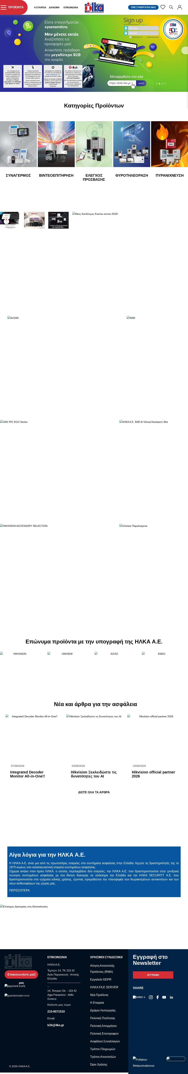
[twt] (139, 997)
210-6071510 (56, 1011)
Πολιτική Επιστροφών (104, 1033)
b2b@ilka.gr (55, 1025)
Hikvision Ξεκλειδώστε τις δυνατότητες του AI (94, 774)
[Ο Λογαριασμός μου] (179, 7)
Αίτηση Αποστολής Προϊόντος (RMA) (102, 968)
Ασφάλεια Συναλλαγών (105, 1041)
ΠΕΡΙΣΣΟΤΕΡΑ (19, 782)
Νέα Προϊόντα (99, 995)
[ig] (151, 997)
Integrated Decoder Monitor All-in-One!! (27, 774)
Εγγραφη (153, 975)
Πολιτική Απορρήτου (103, 1025)
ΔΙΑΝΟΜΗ (54, 7)
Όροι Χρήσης (98, 1064)
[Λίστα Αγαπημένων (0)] (162, 7)
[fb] (157, 997)
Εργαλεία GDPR (100, 979)
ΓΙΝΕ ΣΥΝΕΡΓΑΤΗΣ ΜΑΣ (143, 7)
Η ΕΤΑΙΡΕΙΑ (40, 7)
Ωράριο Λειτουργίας (103, 1010)
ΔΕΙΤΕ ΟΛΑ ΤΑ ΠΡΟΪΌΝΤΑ (26, 185)
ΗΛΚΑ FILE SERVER (104, 987)
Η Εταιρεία (97, 1002)
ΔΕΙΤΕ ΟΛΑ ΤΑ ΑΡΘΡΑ (94, 792)
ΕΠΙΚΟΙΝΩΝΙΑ (71, 7)
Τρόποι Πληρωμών (102, 1049)
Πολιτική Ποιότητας (102, 1018)
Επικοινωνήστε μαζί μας (21, 976)
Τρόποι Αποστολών (103, 1056)
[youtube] (164, 997)
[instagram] (171, 997)
